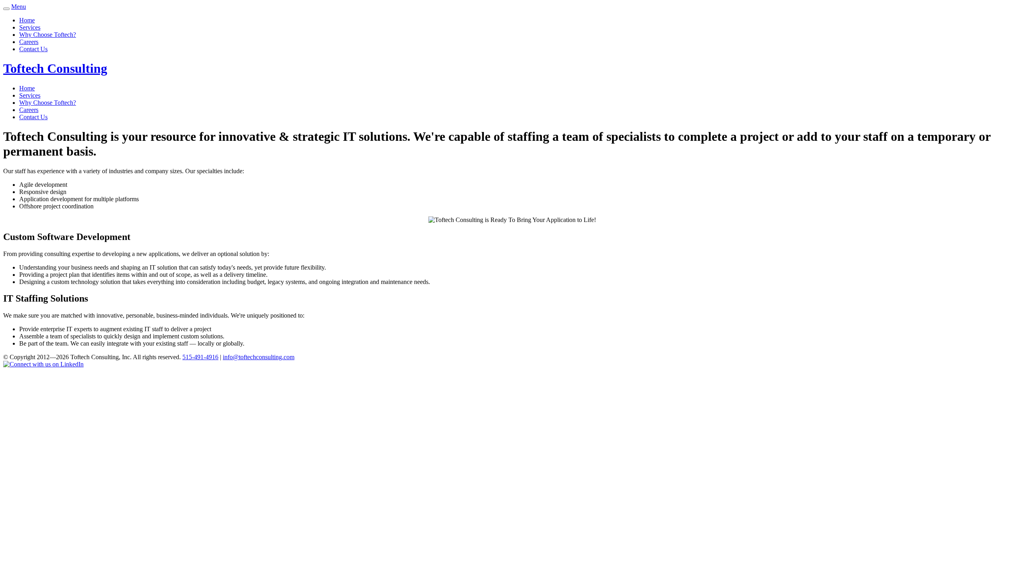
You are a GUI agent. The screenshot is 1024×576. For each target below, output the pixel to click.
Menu (18, 6)
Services (29, 27)
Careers (28, 41)
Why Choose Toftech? (47, 34)
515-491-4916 (200, 357)
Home (27, 20)
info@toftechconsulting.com (258, 357)
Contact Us (33, 49)
